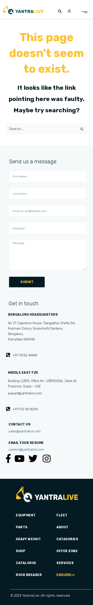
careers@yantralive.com (26, 450)
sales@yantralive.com (25, 431)
